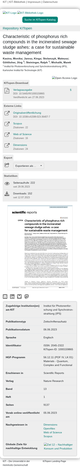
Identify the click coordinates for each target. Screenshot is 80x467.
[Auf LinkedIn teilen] (12, 296)
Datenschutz (50, 1)
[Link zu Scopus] (7, 125)
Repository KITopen (17, 28)
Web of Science (22, 134)
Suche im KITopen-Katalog (40, 19)
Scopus (17, 123)
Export (8, 157)
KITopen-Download (16, 82)
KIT (5, 1)
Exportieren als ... (27, 165)
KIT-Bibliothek (17, 1)
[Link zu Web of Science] (7, 135)
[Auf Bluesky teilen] (20, 296)
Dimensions (20, 144)
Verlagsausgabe (22, 89)
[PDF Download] (6, 91)
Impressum (34, 1)
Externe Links (12, 105)
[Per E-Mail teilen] (5, 296)
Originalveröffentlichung (27, 112)
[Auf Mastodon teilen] (26, 296)
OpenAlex (49, 428)
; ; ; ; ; (37, 64)
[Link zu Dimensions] (7, 146)
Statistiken (10, 175)
